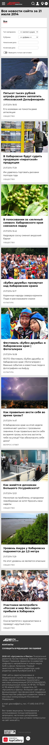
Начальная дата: (10, 42)
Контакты (7, 644)
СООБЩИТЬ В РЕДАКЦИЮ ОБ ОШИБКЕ (21, 648)
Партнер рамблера (24, 732)
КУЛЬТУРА (8, 303)
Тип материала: (9, 32)
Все (5, 21)
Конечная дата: (9, 48)
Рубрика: (7, 37)
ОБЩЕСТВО (9, 116)
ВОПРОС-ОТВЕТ (11, 445)
